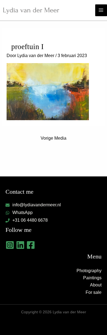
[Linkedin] (20, 245)
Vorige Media (53, 138)
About (96, 285)
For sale (94, 292)
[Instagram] (9, 245)
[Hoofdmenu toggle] (101, 10)
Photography (89, 270)
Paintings (92, 277)
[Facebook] (30, 245)
